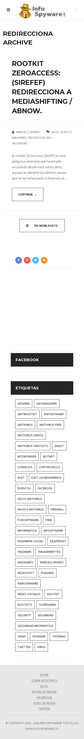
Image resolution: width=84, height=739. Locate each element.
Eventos (24, 488)
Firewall (57, 509)
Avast (59, 445)
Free (48, 519)
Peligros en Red (40, 137)
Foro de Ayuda (44, 703)
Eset (21, 477)
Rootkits (25, 604)
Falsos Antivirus (31, 509)
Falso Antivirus (30, 498)
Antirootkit (27, 414)
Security (24, 615)
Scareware (47, 604)
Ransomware (28, 583)
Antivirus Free (50, 424)
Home (44, 674)
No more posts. (46, 225)
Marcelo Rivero (28, 132)
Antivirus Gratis (30, 435)
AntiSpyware (54, 414)
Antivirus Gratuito (33, 445)
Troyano (59, 636)
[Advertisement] (49, 310)
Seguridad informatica (35, 625)
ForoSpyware (28, 519)
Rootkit (53, 594)
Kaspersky (58, 541)
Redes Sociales (29, 594)
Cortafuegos (49, 467)
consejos (25, 467)
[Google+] (27, 260)
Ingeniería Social (30, 541)
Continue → (27, 194)
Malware (24, 551)
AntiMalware (47, 403)
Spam (22, 636)
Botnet (49, 456)
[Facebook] (18, 260)
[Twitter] (35, 260)
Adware (24, 403)
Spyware (38, 636)
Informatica (27, 530)
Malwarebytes (49, 551)
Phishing (47, 572)
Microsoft (26, 572)
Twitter (24, 646)
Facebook (45, 488)
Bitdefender (27, 456)
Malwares (25, 562)
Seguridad (19, 143)
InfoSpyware (53, 530)
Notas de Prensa (44, 691)
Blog (55, 132)
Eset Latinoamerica (46, 477)
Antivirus (25, 424)
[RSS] (44, 260)
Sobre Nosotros (44, 680)
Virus (41, 646)
